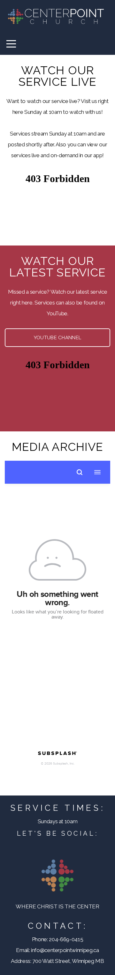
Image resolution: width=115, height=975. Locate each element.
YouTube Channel (57, 338)
